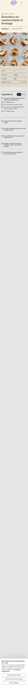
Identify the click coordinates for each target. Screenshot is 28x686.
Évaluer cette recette (17, 28)
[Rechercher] (25, 2)
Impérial (19, 94)
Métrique (24, 94)
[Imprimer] (26, 82)
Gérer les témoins (14, 682)
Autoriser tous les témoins (14, 675)
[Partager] (23, 82)
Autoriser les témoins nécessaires (14, 679)
